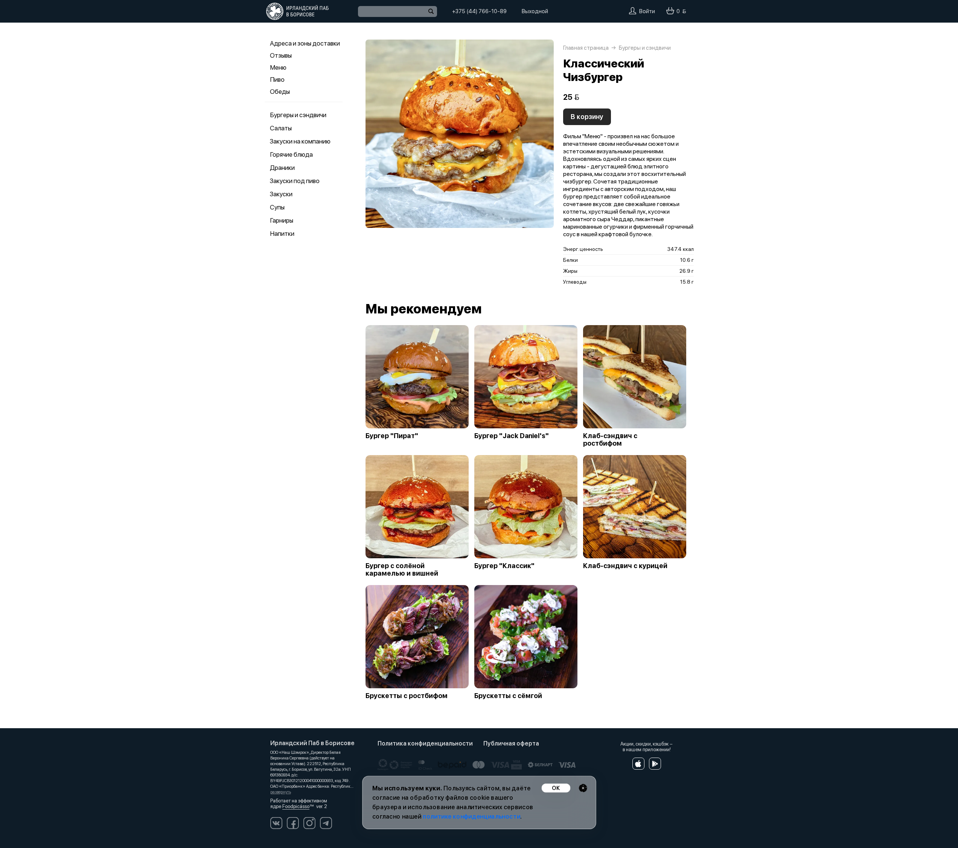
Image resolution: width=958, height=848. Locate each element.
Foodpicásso (295, 806)
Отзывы (281, 55)
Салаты (281, 128)
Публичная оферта (511, 743)
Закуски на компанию (300, 141)
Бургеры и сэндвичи (298, 115)
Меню (278, 67)
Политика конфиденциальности (425, 743)
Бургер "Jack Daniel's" (511, 436)
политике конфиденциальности (471, 816)
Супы (277, 207)
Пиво (277, 79)
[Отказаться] (582, 787)
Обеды (280, 91)
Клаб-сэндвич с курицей (625, 566)
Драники (282, 167)
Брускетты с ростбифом (407, 696)
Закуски (281, 194)
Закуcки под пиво (295, 181)
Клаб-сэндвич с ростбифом (610, 439)
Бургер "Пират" (392, 436)
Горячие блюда (291, 154)
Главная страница (586, 47)
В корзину (587, 117)
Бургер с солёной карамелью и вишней (402, 569)
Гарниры (281, 220)
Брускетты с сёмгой (508, 696)
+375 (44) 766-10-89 (479, 11)
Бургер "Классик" (504, 566)
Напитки (282, 233)
